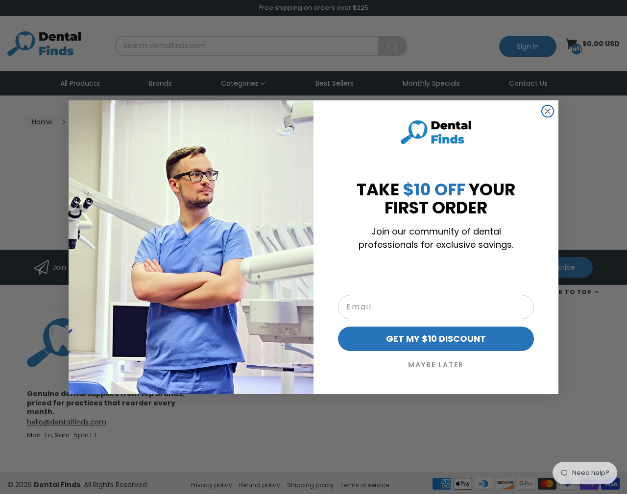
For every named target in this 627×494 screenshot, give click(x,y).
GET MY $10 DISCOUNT (436, 338)
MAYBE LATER (436, 365)
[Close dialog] (548, 111)
